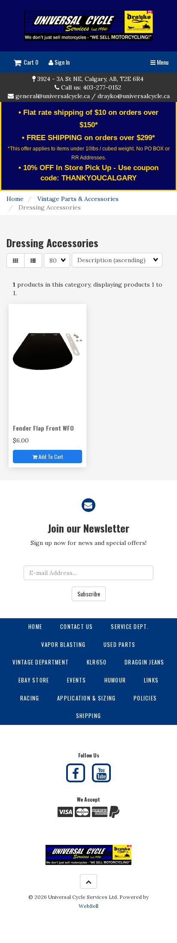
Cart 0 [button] (29, 61)
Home (15, 199)
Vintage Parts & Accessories (78, 199)
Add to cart (50, 456)
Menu (162, 61)
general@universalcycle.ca (52, 96)
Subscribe (88, 593)
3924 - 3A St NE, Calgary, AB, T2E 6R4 (90, 79)
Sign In (61, 61)
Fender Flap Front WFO (43, 427)
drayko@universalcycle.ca (134, 96)
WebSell (88, 906)
